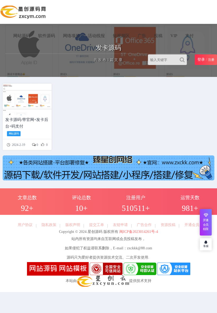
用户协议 (25, 225)
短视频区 (121, 35)
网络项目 (71, 35)
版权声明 (72, 225)
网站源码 (21, 35)
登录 (201, 60)
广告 (142, 35)
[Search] (183, 59)
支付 (189, 35)
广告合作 (144, 225)
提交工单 (96, 225)
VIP (173, 35)
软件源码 (46, 35)
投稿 (158, 35)
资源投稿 (168, 225)
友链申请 (120, 225)
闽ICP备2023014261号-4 (138, 232)
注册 (211, 60)
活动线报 (96, 35)
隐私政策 (49, 225)
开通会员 (191, 225)
